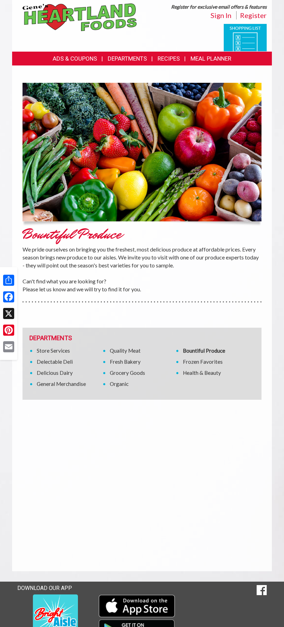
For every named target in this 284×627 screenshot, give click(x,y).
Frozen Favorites (203, 362)
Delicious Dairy (55, 373)
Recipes (169, 58)
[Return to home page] (80, 17)
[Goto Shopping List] (245, 37)
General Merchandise (61, 384)
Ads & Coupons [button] (75, 58)
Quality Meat (125, 350)
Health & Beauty (202, 373)
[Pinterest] (9, 330)
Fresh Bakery (125, 362)
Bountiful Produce (204, 350)
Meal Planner (210, 58)
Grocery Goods (127, 373)
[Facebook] (9, 297)
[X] (9, 313)
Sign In (221, 15)
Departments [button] (127, 58)
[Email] (9, 347)
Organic (119, 384)
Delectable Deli (55, 362)
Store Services (53, 350)
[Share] (9, 280)
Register (253, 15)
